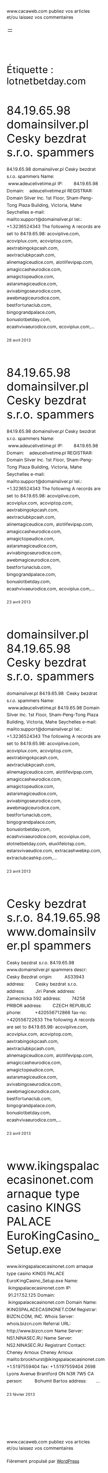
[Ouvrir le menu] (10, 30)
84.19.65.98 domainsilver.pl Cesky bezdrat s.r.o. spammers (50, 131)
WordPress (68, 1461)
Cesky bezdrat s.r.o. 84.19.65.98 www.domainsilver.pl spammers (54, 924)
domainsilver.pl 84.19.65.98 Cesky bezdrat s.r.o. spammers (50, 655)
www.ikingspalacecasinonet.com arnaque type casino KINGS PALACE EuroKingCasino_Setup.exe (53, 1207)
